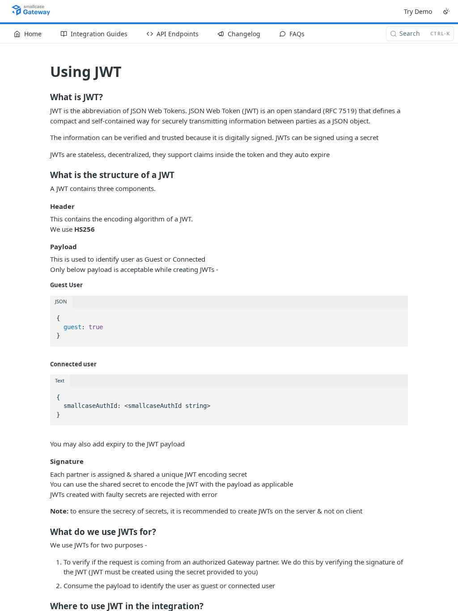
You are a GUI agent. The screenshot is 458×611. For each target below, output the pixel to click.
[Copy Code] (397, 315)
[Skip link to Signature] (44, 461)
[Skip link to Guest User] (44, 284)
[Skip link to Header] (44, 206)
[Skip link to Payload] (44, 246)
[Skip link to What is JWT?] (44, 97)
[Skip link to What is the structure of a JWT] (44, 174)
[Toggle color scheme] (446, 11)
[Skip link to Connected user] (44, 364)
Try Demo (418, 11)
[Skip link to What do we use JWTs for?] (44, 531)
